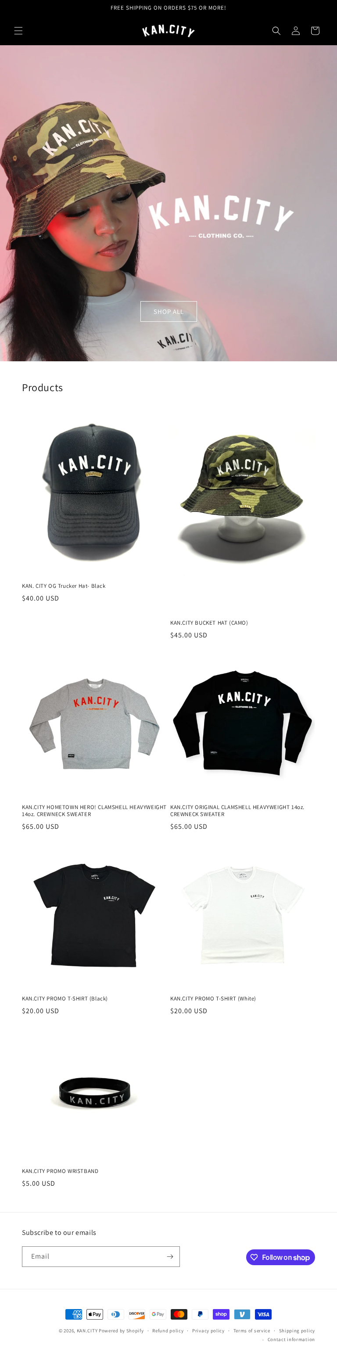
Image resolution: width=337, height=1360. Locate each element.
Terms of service (251, 1331)
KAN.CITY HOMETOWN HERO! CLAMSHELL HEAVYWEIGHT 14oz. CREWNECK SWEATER (94, 811)
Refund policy (167, 1331)
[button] (18, 30)
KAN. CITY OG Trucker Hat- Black (64, 586)
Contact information (291, 1339)
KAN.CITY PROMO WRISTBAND (60, 1171)
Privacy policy (208, 1331)
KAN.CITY (88, 1331)
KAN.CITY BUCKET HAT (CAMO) (209, 622)
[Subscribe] (169, 1256)
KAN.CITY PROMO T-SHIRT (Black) (65, 998)
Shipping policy (297, 1331)
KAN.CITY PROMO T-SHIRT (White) (213, 998)
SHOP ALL (169, 311)
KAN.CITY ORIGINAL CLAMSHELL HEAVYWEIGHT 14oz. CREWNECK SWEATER (237, 811)
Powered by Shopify (121, 1331)
